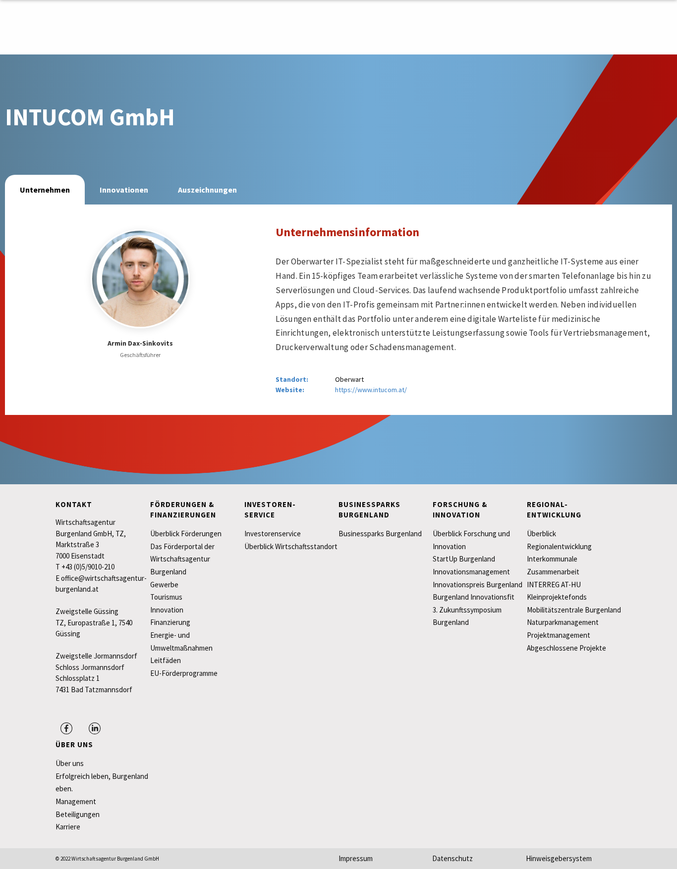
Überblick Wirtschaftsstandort (291, 546)
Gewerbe (164, 584)
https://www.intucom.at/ (371, 389)
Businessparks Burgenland (380, 533)
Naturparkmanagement (563, 622)
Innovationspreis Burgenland (477, 584)
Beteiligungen (78, 814)
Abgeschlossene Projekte (566, 648)
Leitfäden (165, 660)
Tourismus (166, 597)
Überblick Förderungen (186, 533)
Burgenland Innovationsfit (473, 597)
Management (76, 801)
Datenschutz (452, 858)
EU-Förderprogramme (184, 673)
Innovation (166, 609)
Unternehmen (45, 190)
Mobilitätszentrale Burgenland (574, 609)
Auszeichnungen (207, 190)
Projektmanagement (558, 635)
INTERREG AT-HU (554, 584)
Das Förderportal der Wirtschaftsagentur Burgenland (182, 559)
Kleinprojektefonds (557, 597)
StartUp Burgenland (464, 558)
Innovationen (124, 190)
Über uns (70, 763)
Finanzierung (170, 622)
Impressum (355, 858)
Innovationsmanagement (471, 571)
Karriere (68, 826)
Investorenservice (272, 533)
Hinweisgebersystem (559, 858)
